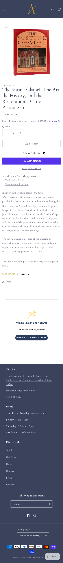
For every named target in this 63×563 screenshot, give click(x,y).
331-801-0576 (14, 396)
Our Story (11, 457)
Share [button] (8, 281)
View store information (16, 184)
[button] (3, 9)
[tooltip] (44, 153)
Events (9, 477)
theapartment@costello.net (20, 390)
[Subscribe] (49, 504)
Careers (9, 464)
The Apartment (26, 557)
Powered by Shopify (41, 557)
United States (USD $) (30, 535)
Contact (10, 471)
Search (9, 450)
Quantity (6, 126)
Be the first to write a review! (31, 337)
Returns (10, 484)
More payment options (31, 168)
